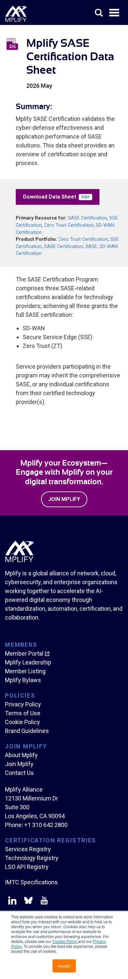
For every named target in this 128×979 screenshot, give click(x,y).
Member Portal (24, 653)
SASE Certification (87, 218)
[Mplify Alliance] (19, 560)
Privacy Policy (23, 704)
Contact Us (19, 772)
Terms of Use (22, 713)
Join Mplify (64, 499)
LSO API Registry (27, 866)
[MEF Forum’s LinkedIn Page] (12, 901)
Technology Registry (31, 857)
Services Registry (28, 849)
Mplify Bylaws (23, 680)
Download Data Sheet (56, 197)
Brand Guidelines (27, 730)
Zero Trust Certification (69, 225)
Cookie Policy (65, 941)
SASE (91, 246)
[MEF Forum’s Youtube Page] (43, 901)
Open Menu (115, 13)
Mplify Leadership (28, 662)
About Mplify (21, 755)
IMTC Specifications (31, 882)
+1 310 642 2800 (46, 824)
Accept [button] (64, 966)
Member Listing (25, 671)
